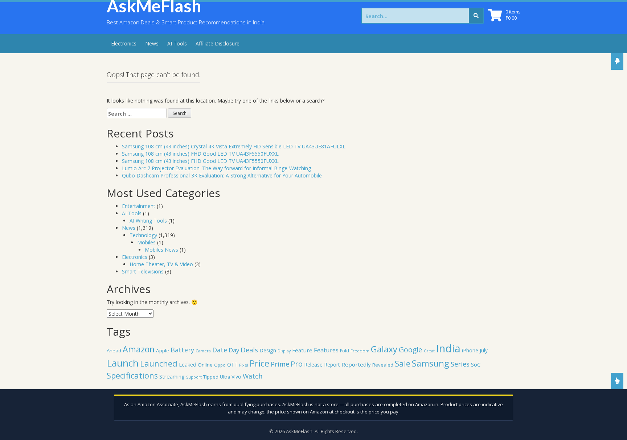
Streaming (172, 376)
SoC (475, 364)
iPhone (470, 350)
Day (234, 350)
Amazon (139, 349)
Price (259, 363)
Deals (249, 349)
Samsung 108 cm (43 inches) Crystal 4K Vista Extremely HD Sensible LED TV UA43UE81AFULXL (233, 146)
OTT (232, 364)
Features (326, 350)
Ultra (225, 377)
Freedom (360, 350)
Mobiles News (161, 249)
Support (194, 377)
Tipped (210, 377)
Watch (252, 376)
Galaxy (384, 349)
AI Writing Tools (148, 220)
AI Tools (177, 43)
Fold (344, 351)
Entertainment (138, 206)
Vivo (236, 376)
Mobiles (146, 242)
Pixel (243, 365)
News (152, 43)
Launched (158, 363)
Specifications (132, 375)
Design (267, 350)
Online (205, 364)
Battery (182, 349)
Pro (297, 364)
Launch (123, 362)
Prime (280, 363)
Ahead (114, 350)
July (484, 350)
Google (410, 350)
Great (429, 350)
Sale (402, 363)
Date (219, 349)
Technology (143, 235)
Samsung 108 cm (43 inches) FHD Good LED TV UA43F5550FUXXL (200, 153)
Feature (302, 350)
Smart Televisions (143, 271)
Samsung (430, 363)
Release (313, 364)
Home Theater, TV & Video (161, 264)
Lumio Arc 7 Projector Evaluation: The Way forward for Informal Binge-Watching (216, 168)
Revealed (382, 364)
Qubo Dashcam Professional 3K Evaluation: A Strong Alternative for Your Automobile (222, 175)
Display (284, 350)
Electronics (123, 43)
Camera (203, 350)
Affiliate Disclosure (217, 43)
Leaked (187, 364)
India (448, 348)
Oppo (220, 365)
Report (332, 364)
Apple (162, 350)
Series (460, 363)
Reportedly (356, 364)
